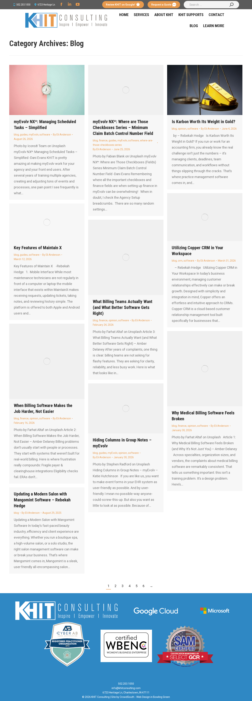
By (62, 134)
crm (180, 260)
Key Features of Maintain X (38, 247)
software (44, 134)
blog (16, 134)
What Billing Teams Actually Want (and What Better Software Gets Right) (122, 307)
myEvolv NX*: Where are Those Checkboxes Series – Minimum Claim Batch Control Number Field (123, 127)
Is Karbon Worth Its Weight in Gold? (203, 121)
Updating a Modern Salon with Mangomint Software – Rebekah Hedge (42, 499)
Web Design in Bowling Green (153, 696)
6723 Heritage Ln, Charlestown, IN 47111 (126, 692)
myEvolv (33, 134)
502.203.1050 (23, 4)
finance (103, 140)
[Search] (231, 4)
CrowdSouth (127, 696)
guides (24, 134)
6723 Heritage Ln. (47, 4)
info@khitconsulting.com (126, 688)
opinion (182, 128)
